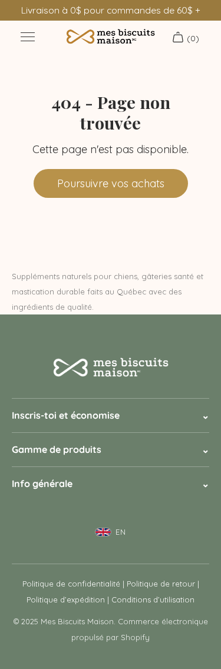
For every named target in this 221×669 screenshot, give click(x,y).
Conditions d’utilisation (152, 599)
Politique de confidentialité (71, 583)
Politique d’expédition (66, 599)
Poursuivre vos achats (110, 183)
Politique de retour (161, 583)
